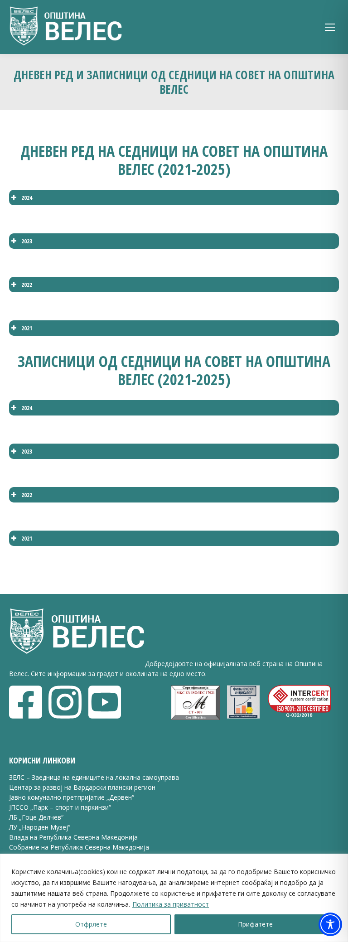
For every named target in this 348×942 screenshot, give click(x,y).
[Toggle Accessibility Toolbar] (330, 924)
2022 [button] (26, 284)
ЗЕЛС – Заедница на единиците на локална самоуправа (94, 777)
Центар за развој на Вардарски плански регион (82, 787)
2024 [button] (26, 197)
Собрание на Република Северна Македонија (79, 847)
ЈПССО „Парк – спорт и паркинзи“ (60, 807)
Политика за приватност (170, 904)
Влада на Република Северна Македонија (73, 837)
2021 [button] (26, 328)
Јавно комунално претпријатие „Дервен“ (71, 797)
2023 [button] (26, 241)
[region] (174, 898)
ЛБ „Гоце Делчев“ (36, 817)
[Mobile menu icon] (330, 27)
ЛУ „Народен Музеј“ (39, 827)
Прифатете (255, 924)
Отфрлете (91, 924)
